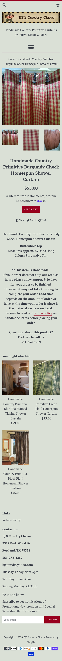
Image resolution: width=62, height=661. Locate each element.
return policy (43, 313)
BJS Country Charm (34, 637)
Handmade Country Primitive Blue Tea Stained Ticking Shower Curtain (15, 408)
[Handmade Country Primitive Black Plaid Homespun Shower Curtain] (15, 447)
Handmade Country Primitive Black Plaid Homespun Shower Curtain (15, 478)
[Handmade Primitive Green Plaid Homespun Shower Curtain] (46, 377)
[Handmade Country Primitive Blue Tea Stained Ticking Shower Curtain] (15, 377)
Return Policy (11, 520)
